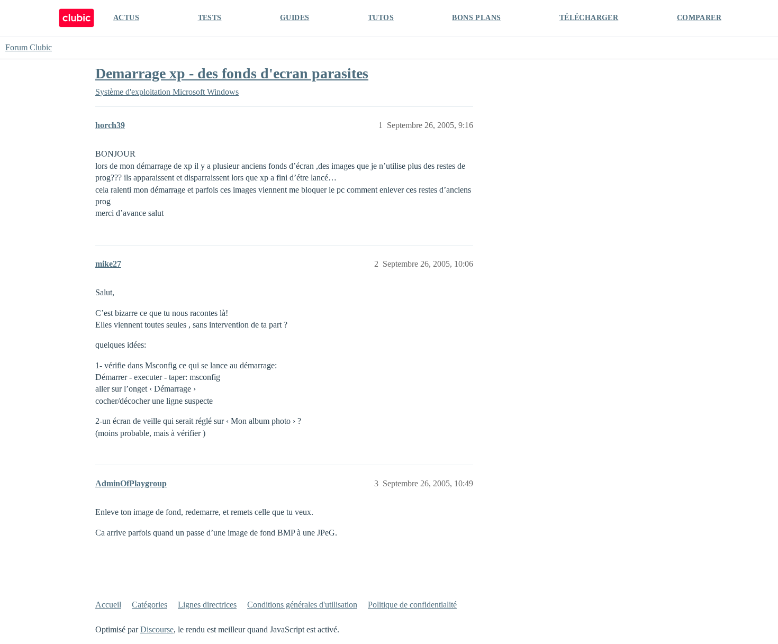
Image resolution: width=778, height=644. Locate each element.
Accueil (108, 604)
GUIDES (294, 18)
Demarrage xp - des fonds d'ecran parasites (231, 73)
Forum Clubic (28, 47)
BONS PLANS (476, 18)
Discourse (157, 629)
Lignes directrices (207, 604)
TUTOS (381, 18)
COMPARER (699, 18)
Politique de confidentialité (412, 604)
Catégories (149, 604)
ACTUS (126, 18)
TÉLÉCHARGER (588, 18)
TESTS (210, 18)
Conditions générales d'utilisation (302, 604)
